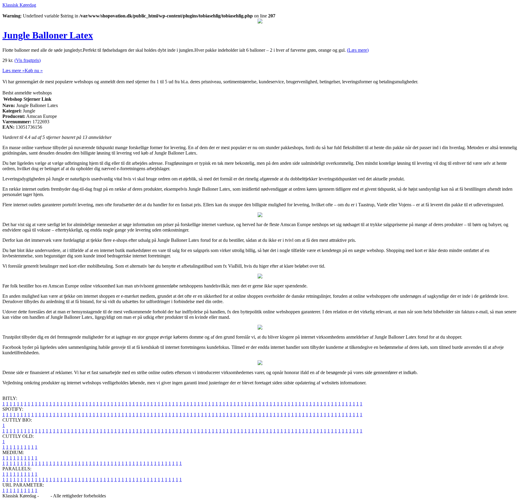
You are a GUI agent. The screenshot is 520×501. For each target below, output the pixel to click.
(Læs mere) (358, 50)
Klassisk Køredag (19, 5)
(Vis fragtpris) (27, 60)
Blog (44, 495)
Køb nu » (34, 70)
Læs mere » (13, 70)
